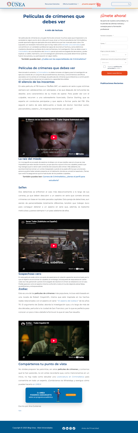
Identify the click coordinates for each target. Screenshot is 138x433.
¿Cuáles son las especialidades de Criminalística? (64, 59)
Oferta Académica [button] (70, 4)
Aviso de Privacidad (90, 428)
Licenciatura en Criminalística (70, 377)
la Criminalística (42, 72)
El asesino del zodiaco (68, 301)
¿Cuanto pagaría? (89, 4)
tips (19, 410)
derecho (47, 51)
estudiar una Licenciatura (71, 45)
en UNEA (37, 384)
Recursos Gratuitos (52, 4)
